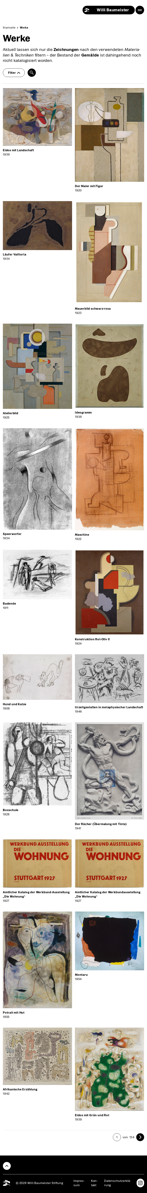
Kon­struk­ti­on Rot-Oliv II (92, 639)
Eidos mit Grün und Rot (92, 1115)
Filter (12, 72)
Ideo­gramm (83, 412)
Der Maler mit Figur (89, 186)
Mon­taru (81, 974)
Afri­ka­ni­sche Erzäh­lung (20, 1089)
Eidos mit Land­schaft (18, 150)
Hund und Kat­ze (14, 704)
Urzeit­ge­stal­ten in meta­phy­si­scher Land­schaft (109, 707)
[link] (140, 1137)
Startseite (9, 27)
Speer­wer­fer (12, 534)
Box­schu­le (10, 810)
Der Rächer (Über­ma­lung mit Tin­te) (101, 824)
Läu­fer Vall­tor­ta (14, 254)
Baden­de (9, 603)
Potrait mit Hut (14, 1012)
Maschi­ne (82, 534)
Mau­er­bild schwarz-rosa (93, 308)
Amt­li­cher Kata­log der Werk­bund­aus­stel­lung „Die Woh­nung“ (108, 894)
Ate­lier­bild (10, 413)
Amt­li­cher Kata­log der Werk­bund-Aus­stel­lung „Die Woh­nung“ (36, 894)
